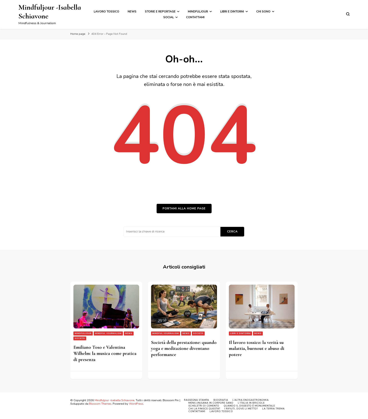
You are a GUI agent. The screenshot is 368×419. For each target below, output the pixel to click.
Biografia (221, 400)
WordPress (136, 404)
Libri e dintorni (232, 11)
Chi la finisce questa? (204, 408)
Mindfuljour (198, 11)
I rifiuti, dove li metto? (241, 408)
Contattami (195, 17)
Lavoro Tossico (106, 11)
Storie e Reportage (160, 11)
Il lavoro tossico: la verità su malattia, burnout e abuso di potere (256, 348)
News (132, 11)
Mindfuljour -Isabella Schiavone (49, 12)
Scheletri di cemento (203, 405)
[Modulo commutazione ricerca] (348, 14)
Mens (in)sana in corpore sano (210, 402)
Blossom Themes (100, 404)
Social (168, 17)
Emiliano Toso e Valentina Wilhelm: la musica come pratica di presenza (104, 353)
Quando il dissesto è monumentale (249, 405)
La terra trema (273, 408)
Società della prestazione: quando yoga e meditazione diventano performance (184, 348)
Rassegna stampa (196, 400)
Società (80, 338)
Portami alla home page (184, 208)
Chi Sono (263, 11)
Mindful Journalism (108, 333)
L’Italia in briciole (251, 402)
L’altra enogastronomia (250, 400)
